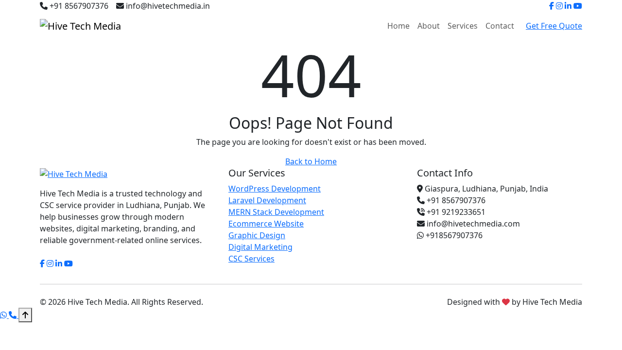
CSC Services (251, 258)
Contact (499, 25)
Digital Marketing (260, 247)
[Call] (13, 315)
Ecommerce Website (266, 223)
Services (463, 25)
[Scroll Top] (25, 315)
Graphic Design (256, 235)
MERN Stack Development (276, 212)
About (428, 25)
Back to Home (311, 161)
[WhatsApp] (4, 315)
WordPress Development (274, 188)
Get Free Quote (554, 25)
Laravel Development (267, 200)
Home (398, 25)
